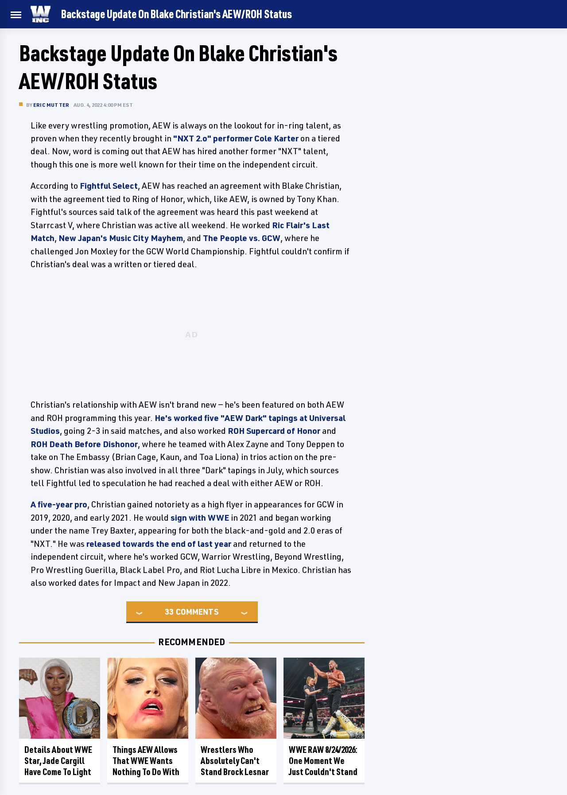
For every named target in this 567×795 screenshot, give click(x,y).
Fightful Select (109, 185)
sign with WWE (200, 517)
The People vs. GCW (241, 238)
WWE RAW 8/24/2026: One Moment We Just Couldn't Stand (323, 760)
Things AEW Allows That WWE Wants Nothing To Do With (146, 760)
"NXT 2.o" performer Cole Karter (236, 138)
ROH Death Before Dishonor (84, 444)
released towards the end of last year (158, 543)
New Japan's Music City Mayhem (120, 238)
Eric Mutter (51, 104)
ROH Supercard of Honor (274, 430)
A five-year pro (59, 504)
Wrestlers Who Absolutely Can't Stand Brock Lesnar (235, 760)
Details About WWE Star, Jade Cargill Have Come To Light (58, 760)
